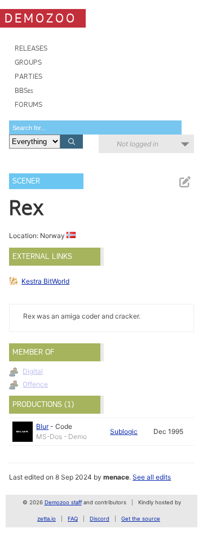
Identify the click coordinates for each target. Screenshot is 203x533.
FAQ (73, 519)
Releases (31, 48)
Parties (28, 76)
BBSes (24, 90)
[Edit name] (184, 182)
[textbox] (95, 127)
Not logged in (137, 144)
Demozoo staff (63, 502)
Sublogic (124, 431)
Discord (99, 519)
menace (116, 477)
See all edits (152, 477)
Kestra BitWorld (45, 281)
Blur (42, 426)
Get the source (140, 519)
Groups (28, 62)
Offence (35, 384)
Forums (28, 104)
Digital (33, 371)
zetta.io (46, 519)
